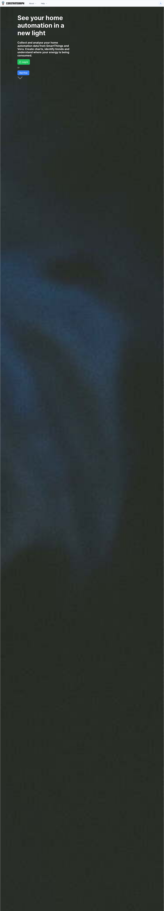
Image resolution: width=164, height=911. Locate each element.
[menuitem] (32, 3)
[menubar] (38, 3)
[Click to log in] (160, 3)
